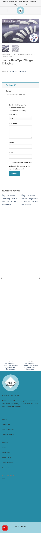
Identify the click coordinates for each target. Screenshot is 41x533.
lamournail (6, 54)
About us (5, 1)
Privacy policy (34, 1)
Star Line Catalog (8, 429)
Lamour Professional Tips (23, 54)
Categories (6, 424)
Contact (21, 5)
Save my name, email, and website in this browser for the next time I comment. (20, 166)
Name (12, 142)
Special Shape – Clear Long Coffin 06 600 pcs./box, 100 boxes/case (10, 366)
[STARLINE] (20, 10)
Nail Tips (23, 71)
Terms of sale (13, 1)
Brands (4, 419)
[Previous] (5, 30)
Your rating (13, 114)
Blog (15, 5)
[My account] (35, 10)
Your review (13, 123)
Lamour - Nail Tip (8, 57)
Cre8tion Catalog (8, 434)
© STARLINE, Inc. (20, 526)
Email (11, 152)
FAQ (26, 5)
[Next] (36, 30)
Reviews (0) (11, 85)
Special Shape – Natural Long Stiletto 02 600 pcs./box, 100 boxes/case (30, 366)
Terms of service (23, 1)
